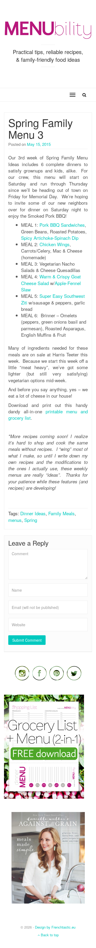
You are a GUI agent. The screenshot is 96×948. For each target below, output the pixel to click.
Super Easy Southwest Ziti (53, 299)
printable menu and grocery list (48, 414)
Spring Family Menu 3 (40, 128)
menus (15, 520)
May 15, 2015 (39, 144)
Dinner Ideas (33, 513)
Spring (30, 520)
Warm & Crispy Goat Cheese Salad (51, 279)
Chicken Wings (54, 244)
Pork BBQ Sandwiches (62, 224)
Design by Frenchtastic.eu (55, 927)
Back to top (49, 934)
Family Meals (61, 513)
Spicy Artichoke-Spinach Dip (49, 237)
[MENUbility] (48, 29)
